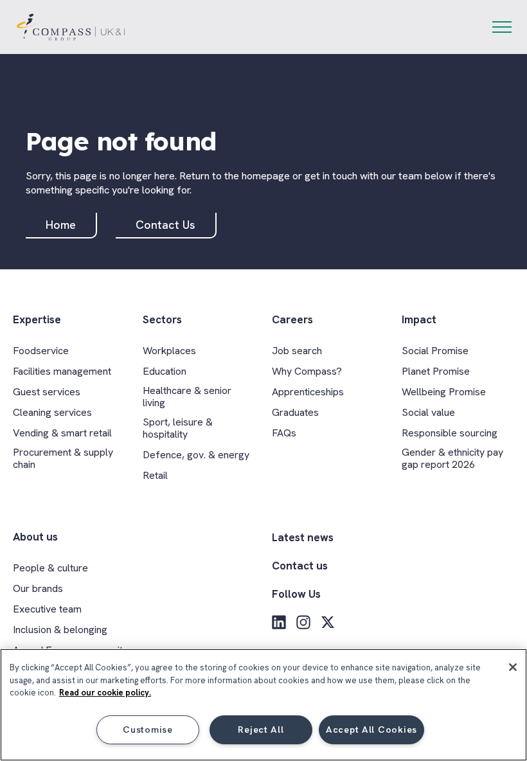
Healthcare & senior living (187, 396)
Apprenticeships (308, 392)
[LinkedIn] (279, 622)
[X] (328, 622)
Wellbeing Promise (444, 392)
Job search (297, 351)
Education (164, 371)
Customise (147, 729)
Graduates (295, 412)
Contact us (300, 565)
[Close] (513, 667)
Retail (155, 475)
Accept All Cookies (371, 729)
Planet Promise (436, 371)
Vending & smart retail (62, 433)
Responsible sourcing (449, 433)
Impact (419, 320)
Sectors (162, 320)
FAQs (284, 433)
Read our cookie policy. (105, 692)
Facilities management (62, 371)
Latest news (303, 537)
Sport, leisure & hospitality (178, 428)
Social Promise (435, 351)
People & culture (50, 568)
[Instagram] (303, 622)
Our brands (38, 588)
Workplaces (169, 351)
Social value (428, 412)
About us (35, 537)
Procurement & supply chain (63, 458)
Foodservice (41, 351)
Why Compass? (307, 371)
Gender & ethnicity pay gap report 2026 (452, 458)
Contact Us (165, 224)
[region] (263, 705)
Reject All (260, 729)
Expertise (37, 320)
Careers (292, 320)
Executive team (47, 609)
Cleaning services (52, 412)
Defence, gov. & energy (196, 455)
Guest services (46, 392)
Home (61, 224)
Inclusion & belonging (60, 629)
